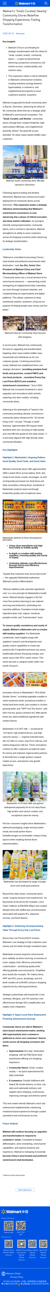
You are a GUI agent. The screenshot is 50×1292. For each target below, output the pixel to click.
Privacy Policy (16, 1277)
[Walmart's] (25, 3)
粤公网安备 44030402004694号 (35, 1284)
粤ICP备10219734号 (9, 1284)
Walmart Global (13, 1274)
